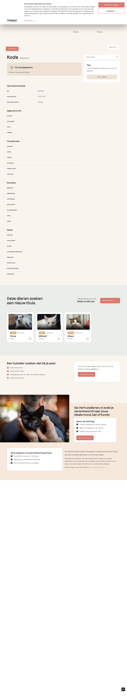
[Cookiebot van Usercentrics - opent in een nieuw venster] (12, 20)
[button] (85, 41)
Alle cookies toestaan (111, 5)
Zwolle (12, 338)
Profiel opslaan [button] (90, 57)
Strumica (41, 338)
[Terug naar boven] (123, 689)
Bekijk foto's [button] (113, 47)
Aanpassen (110, 11)
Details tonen (28, 21)
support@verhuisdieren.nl (98, 467)
